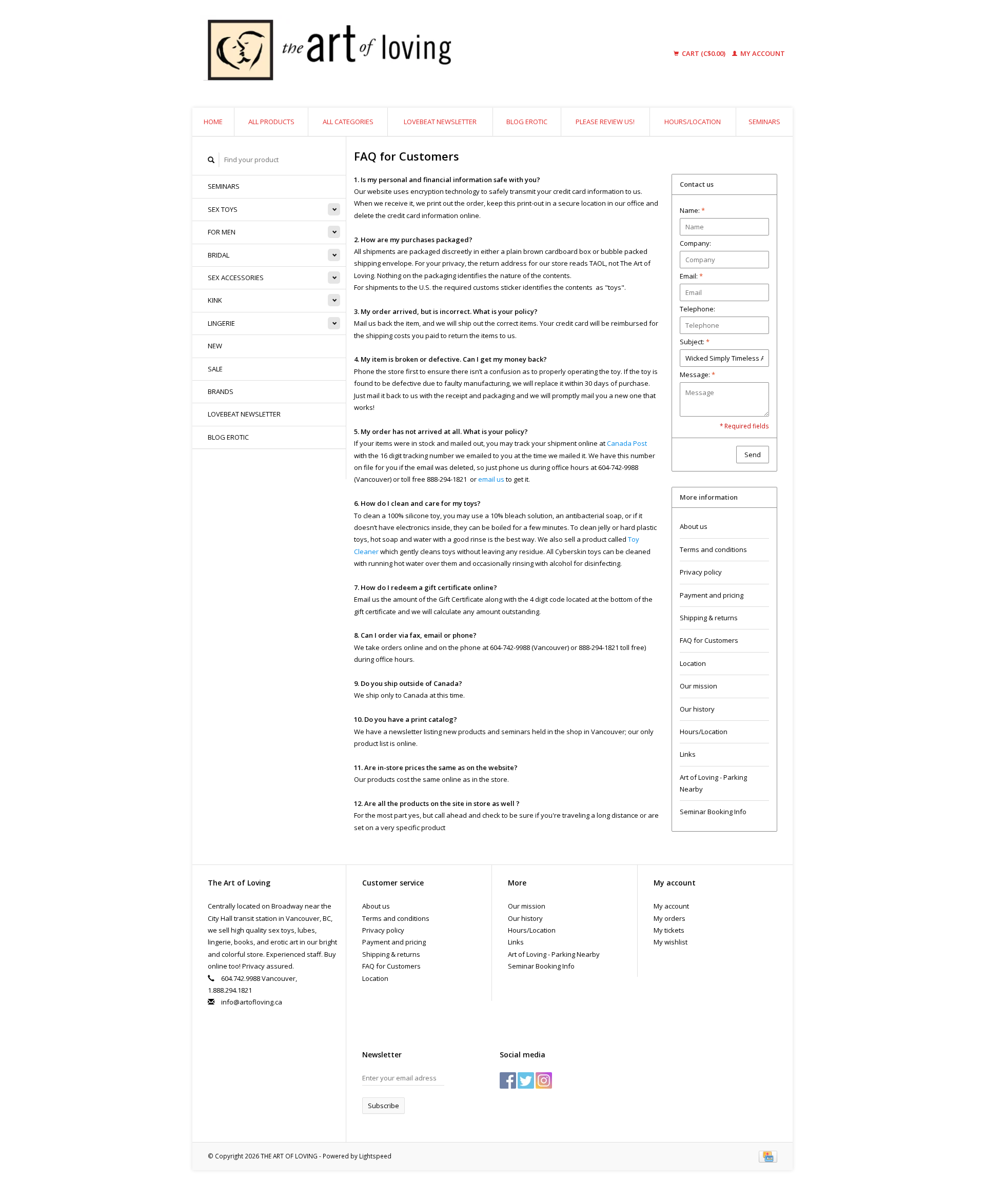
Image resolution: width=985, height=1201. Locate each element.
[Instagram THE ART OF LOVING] (544, 1080)
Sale (215, 368)
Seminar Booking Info (713, 811)
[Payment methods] (768, 1155)
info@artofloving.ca (251, 1002)
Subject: (695, 341)
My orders (669, 918)
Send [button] (752, 454)
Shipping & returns (709, 617)
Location (693, 663)
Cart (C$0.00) (703, 53)
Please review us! (605, 121)
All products (271, 121)
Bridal (218, 255)
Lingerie (221, 323)
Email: (691, 276)
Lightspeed (375, 1156)
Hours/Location (692, 121)
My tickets (669, 930)
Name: (692, 210)
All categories (348, 121)
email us (491, 479)
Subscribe (383, 1105)
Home (213, 121)
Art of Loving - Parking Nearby (713, 783)
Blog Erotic (526, 121)
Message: (697, 374)
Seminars (764, 121)
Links (688, 754)
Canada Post (627, 443)
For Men (221, 232)
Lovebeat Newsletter (440, 121)
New (215, 345)
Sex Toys (223, 209)
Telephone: (697, 308)
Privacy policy (701, 572)
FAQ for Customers (709, 640)
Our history (697, 709)
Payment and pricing (711, 595)
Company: (695, 243)
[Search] (211, 159)
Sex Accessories (236, 277)
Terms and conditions (713, 549)
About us (693, 526)
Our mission (698, 686)
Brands (220, 391)
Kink (215, 300)
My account (762, 53)
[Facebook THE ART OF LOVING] (508, 1080)
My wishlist (670, 942)
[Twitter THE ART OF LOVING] (526, 1080)
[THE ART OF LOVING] (407, 53)
